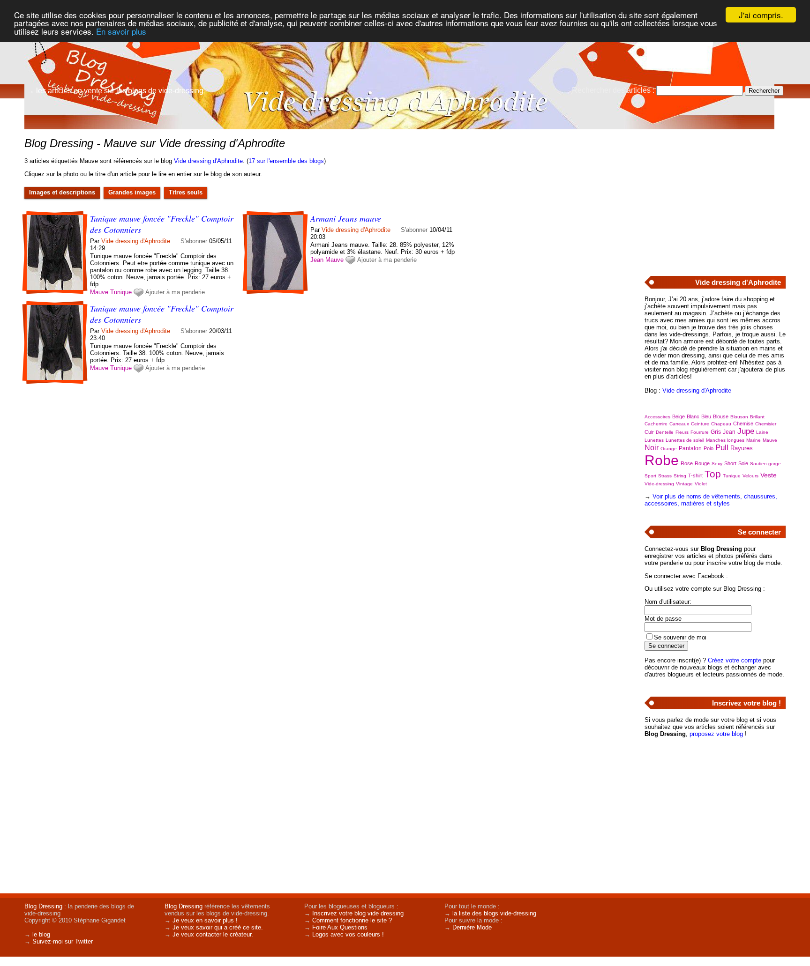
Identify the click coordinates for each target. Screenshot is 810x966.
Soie (743, 463)
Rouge (702, 463)
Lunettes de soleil (685, 440)
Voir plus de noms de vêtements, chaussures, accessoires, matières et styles (711, 500)
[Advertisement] (715, 197)
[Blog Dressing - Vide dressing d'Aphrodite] (517, 73)
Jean (316, 259)
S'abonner (193, 241)
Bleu (706, 416)
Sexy (717, 463)
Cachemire (656, 423)
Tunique (121, 292)
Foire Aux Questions (340, 927)
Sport (650, 475)
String (680, 475)
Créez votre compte (734, 660)
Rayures (741, 448)
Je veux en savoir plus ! (205, 920)
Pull (721, 447)
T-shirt (695, 475)
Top (713, 473)
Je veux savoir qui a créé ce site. (217, 927)
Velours (750, 475)
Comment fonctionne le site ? (352, 920)
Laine (762, 432)
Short (730, 463)
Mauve (99, 292)
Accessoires (657, 416)
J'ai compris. (761, 15)
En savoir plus (121, 31)
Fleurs (682, 432)
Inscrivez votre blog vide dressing (358, 913)
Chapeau (721, 423)
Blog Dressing (43, 906)
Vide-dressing (659, 483)
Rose (687, 463)
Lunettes (654, 440)
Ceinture (700, 423)
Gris (716, 432)
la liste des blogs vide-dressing (494, 913)
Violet (701, 483)
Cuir (649, 432)
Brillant (757, 416)
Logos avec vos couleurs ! (348, 934)
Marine (753, 440)
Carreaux (679, 423)
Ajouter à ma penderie (175, 292)
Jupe (745, 431)
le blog (41, 934)
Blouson (739, 416)
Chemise (743, 423)
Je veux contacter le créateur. (212, 934)
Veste (768, 475)
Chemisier (765, 423)
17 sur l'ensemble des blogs (286, 160)
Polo (708, 448)
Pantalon (690, 448)
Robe (662, 460)
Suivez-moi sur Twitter (62, 941)
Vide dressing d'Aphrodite (208, 160)
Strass (665, 475)
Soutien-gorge (765, 463)
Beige (678, 416)
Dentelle (665, 432)
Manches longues (725, 440)
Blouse (720, 416)
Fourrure (699, 432)
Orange (668, 448)
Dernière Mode (472, 927)
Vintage (684, 483)
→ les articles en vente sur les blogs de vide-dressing (115, 91)
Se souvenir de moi (680, 637)
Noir (652, 448)
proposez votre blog (716, 733)
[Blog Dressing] (94, 49)
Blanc (693, 416)
